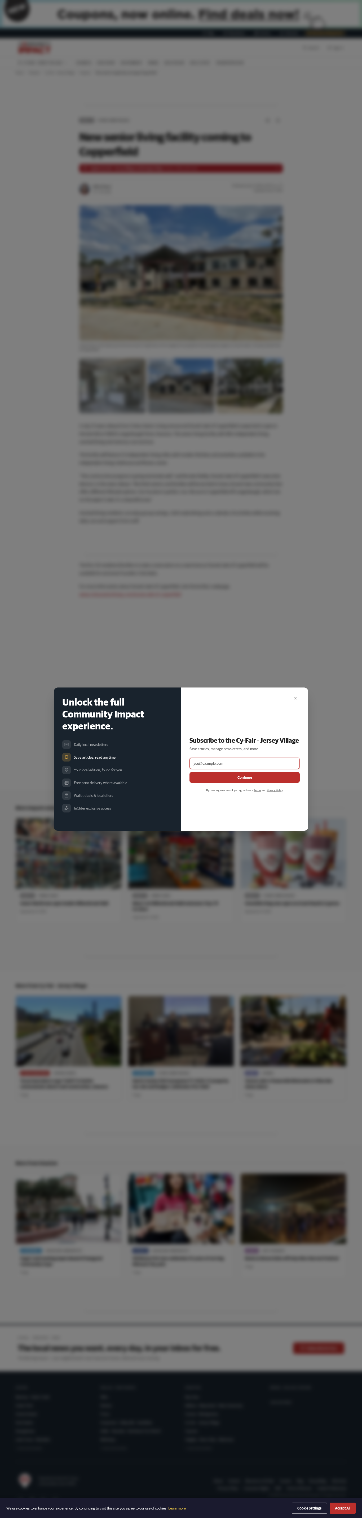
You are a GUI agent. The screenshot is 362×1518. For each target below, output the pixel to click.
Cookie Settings (309, 1508)
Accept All (342, 1508)
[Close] (295, 698)
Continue (244, 777)
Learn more (177, 1508)
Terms (257, 790)
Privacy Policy (274, 790)
